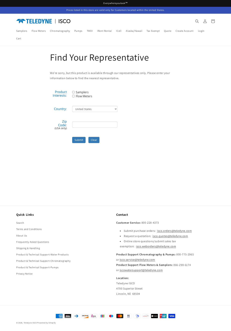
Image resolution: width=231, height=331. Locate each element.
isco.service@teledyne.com (137, 260)
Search (20, 222)
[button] (197, 21)
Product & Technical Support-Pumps (37, 267)
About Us (21, 235)
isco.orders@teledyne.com (174, 231)
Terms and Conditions (29, 229)
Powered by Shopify (46, 322)
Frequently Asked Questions (32, 242)
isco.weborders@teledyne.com (156, 246)
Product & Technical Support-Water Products (42, 254)
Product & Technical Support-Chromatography (43, 260)
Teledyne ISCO (30, 322)
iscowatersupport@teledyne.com (141, 270)
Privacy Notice (24, 273)
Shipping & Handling (28, 248)
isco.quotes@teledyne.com (170, 236)
